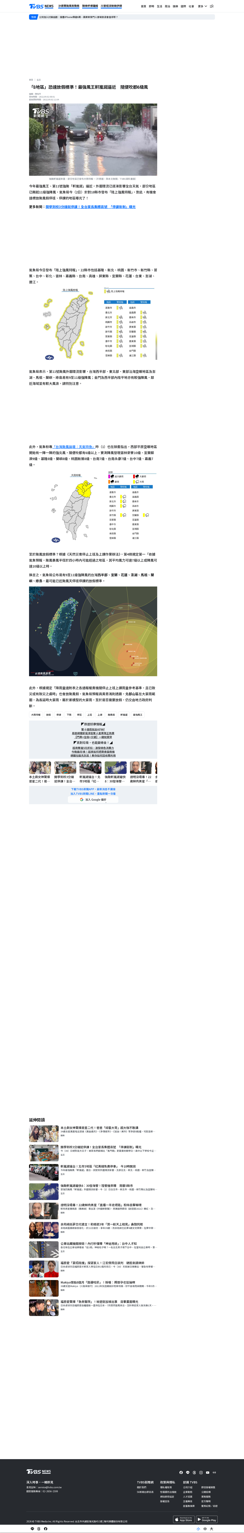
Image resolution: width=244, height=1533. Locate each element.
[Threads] (194, 1472)
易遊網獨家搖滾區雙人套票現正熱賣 (93, 733)
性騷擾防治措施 (168, 1492)
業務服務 (206, 1496)
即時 (151, 6)
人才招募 (187, 1496)
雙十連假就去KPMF (93, 729)
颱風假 (111, 714)
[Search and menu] (211, 6)
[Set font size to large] (211, 1529)
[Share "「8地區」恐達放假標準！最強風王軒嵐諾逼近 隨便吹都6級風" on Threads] (39, 1529)
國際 (183, 6)
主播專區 (187, 1501)
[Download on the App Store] (184, 1519)
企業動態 (187, 1492)
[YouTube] (207, 1472)
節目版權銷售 (208, 1487)
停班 (79, 714)
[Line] (187, 1472)
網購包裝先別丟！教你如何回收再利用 (93, 755)
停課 (58, 714)
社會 (191, 6)
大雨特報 (36, 714)
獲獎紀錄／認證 (209, 1506)
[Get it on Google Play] (207, 1519)
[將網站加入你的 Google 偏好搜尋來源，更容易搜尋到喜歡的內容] (93, 799)
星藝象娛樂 (189, 1506)
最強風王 (137, 714)
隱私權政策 (166, 1487)
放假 (48, 714)
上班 (89, 714)
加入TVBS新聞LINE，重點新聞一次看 (93, 794)
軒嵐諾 (124, 714)
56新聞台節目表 (145, 1492)
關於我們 (141, 1487)
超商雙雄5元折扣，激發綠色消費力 (93, 748)
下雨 (69, 714)
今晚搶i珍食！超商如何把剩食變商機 (93, 752)
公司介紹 (187, 1487)
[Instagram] (201, 1472)
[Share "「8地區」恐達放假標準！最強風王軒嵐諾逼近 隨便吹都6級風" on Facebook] (45, 1529)
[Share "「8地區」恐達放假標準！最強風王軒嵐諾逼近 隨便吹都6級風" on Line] (32, 1529)
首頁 (143, 6)
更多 (201, 6)
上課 (100, 714)
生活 (159, 6)
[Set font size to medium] (205, 1529)
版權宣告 (164, 1501)
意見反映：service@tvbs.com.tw (44, 1487)
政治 (167, 6)
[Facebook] (181, 1472)
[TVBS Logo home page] (41, 6)
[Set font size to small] (198, 1529)
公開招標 (206, 1492)
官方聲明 (206, 1501)
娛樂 (175, 6)
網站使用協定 (167, 1496)
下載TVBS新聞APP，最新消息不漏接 (93, 789)
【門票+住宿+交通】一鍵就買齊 (93, 737)
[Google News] (214, 1472)
